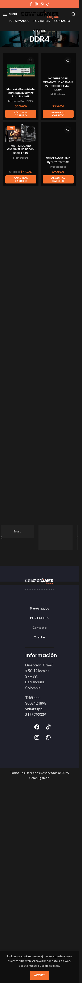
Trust (20, 531)
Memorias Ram (16, 101)
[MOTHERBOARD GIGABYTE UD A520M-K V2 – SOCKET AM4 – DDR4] (58, 65)
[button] (20, 114)
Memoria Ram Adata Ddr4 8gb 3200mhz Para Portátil (21, 92)
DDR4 (29, 101)
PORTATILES (39, 618)
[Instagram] (37, 737)
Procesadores (58, 166)
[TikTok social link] (47, 4)
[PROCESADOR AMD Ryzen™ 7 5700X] (58, 139)
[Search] (73, 14)
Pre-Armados (39, 608)
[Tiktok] (48, 727)
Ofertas (39, 637)
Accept (39, 975)
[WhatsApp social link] (42, 4)
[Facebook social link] (30, 4)
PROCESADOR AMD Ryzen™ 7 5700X (58, 160)
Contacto (39, 627)
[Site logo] (40, 14)
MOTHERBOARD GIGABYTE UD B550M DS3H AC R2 (20, 149)
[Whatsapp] (48, 737)
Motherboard (58, 94)
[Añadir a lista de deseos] (30, 60)
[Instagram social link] (36, 4)
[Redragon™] (59, 537)
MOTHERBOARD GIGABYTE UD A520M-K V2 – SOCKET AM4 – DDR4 (58, 84)
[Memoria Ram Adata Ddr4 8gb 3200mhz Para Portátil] (20, 70)
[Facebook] (37, 727)
